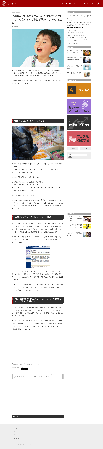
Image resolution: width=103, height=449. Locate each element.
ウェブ (88, 3)
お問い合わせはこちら (73, 43)
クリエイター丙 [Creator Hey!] (12, 3)
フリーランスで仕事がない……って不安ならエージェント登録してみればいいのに (74, 234)
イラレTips (65, 3)
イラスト (84, 3)
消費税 (16, 26)
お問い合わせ (17, 438)
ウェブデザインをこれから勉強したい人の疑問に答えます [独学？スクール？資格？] (74, 218)
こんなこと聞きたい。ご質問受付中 (75, 32)
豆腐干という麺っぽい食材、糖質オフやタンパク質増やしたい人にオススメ (74, 74)
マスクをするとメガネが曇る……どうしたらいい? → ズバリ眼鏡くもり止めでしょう (74, 67)
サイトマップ (17, 431)
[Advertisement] (38, 99)
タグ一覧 (85, 148)
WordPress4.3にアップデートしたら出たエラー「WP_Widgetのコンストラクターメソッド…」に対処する (25, 376)
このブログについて (72, 30)
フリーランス (72, 3)
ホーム (15, 428)
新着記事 (73, 148)
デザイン (78, 3)
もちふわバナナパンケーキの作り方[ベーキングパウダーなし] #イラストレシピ (50, 375)
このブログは (98, 4)
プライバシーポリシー (18, 434)
